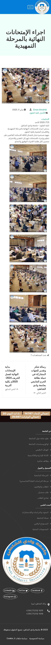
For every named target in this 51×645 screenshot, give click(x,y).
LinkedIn (8, 590)
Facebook (36, 590)
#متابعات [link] (45, 119)
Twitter (22, 590)
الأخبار (42, 113)
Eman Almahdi (40, 110)
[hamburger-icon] (30, 7)
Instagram (9, 596)
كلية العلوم (34, 113)
